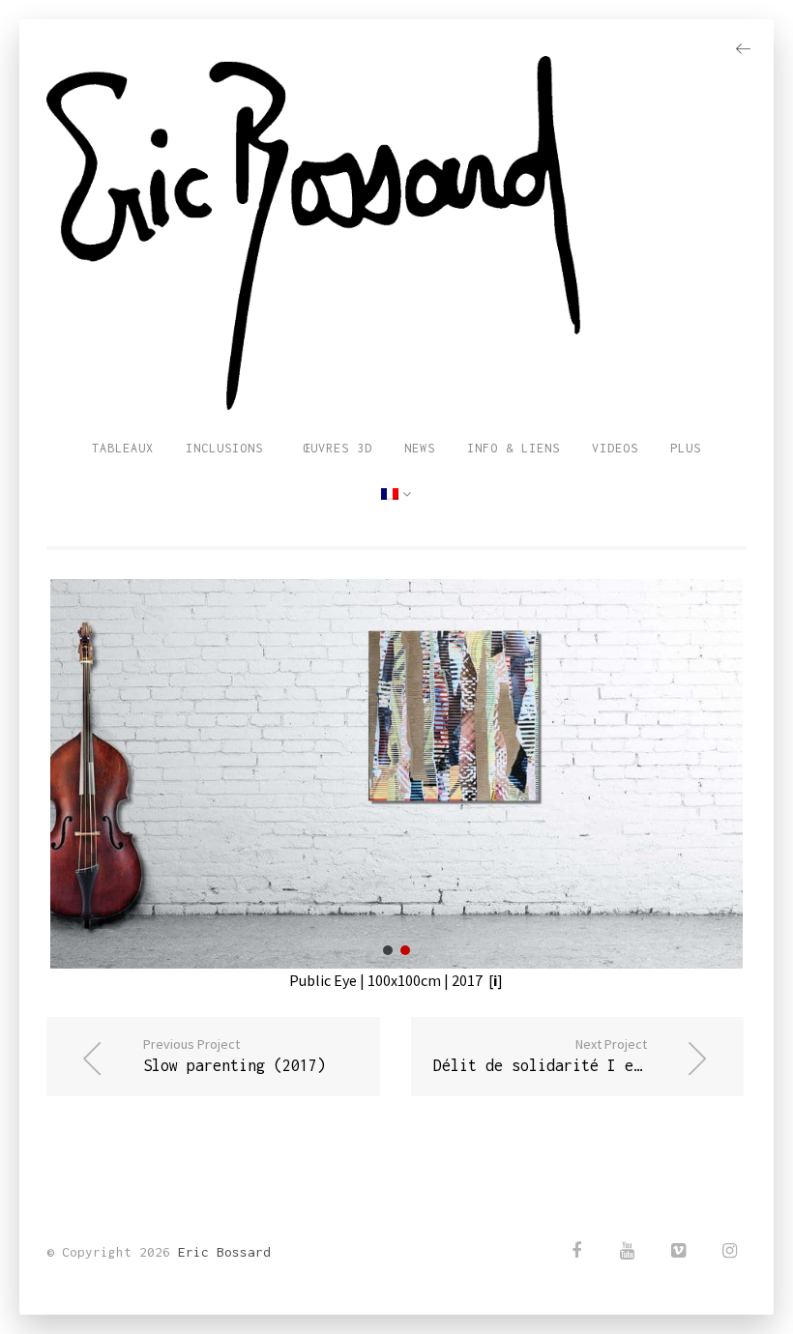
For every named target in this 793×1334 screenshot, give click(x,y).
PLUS (685, 448)
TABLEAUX (123, 448)
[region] (396, 773)
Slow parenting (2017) (234, 1054)
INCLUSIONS (224, 448)
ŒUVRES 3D (333, 448)
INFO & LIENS (513, 448)
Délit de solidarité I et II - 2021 (581, 1054)
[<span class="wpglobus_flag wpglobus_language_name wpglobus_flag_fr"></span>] (396, 495)
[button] (388, 950)
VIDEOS (615, 448)
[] (493, 980)
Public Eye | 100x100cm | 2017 (386, 980)
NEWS (419, 448)
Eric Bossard (224, 1252)
